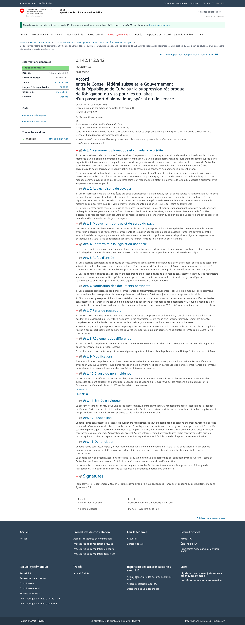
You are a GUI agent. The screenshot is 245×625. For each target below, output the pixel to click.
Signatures (93, 476)
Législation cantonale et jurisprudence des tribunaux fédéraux (201, 574)
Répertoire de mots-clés (33, 578)
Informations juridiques (198, 620)
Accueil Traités (81, 573)
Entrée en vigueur (102, 400)
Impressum (219, 620)
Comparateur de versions (34, 121)
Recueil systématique (159, 25)
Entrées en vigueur (30, 593)
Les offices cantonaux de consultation (201, 580)
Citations (64, 96)
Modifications (98, 356)
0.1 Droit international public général (72, 42)
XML (56, 139)
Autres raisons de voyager (107, 188)
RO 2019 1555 (61, 82)
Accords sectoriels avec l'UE (142, 583)
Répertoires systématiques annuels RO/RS (200, 550)
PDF (61, 139)
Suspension (97, 417)
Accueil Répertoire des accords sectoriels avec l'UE (149, 578)
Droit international (30, 588)
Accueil (23, 42)
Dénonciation (98, 441)
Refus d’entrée (98, 257)
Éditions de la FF (136, 543)
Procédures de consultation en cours (93, 548)
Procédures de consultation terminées (94, 553)
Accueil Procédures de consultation (92, 538)
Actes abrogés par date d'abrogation (40, 598)
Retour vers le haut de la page (210, 518)
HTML (50, 139)
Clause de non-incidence (107, 373)
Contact (194, 3)
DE (204, 3)
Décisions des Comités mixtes (143, 588)
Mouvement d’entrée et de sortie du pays (118, 223)
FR (208, 3)
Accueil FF (132, 538)
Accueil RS (25, 573)
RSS (41, 621)
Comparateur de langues (34, 115)
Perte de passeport (102, 310)
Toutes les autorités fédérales (36, 3)
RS (82, 389)
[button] (47, 34)
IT (213, 3)
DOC (66, 139)
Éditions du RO (189, 543)
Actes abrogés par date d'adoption (39, 603)
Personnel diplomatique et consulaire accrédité (123, 150)
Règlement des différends (107, 338)
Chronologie (62, 92)
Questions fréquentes (175, 3)
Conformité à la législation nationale (115, 244)
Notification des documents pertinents (116, 286)
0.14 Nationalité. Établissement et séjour (112, 42)
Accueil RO (186, 538)
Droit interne (27, 583)
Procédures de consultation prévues (93, 543)
